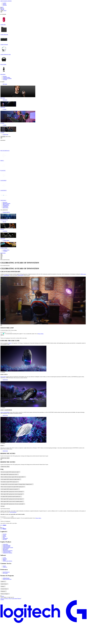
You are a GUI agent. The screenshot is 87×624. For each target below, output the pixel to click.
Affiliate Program (6, 578)
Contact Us (5, 567)
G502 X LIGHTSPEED (5, 412)
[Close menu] (1, 12)
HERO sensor (83, 274)
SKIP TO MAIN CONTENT (6, 0)
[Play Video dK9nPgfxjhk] (1, 459)
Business (4, 4)
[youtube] (4, 525)
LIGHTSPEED (6, 275)
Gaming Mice (5, 544)
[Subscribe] (12, 516)
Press (4, 537)
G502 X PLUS (3, 376)
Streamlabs (5, 558)
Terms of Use (3, 598)
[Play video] (1, 325)
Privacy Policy (8, 598)
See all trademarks (13, 512)
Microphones (5, 549)
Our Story (5, 534)
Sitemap (19, 598)
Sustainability (5, 538)
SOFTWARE (3, 253)
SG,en (3, 8)
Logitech (4, 2)
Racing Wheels (6, 548)
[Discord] (5, 525)
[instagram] (1, 525)
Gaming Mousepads (6, 545)
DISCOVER (3, 136)
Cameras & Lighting (6, 551)
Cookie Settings (14, 598)
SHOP (2, 10)
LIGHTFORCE (21, 275)
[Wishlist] (1, 256)
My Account (5, 573)
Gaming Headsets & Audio (8, 547)
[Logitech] (2, 9)
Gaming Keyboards (6, 546)
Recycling (5, 539)
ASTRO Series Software (7, 560)
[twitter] (2, 525)
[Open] (1, 258)
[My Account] (1, 257)
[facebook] (3, 525)
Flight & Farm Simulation (7, 550)
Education (5, 5)
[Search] (1, 254)
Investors (4, 536)
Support (1, 7)
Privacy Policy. (41, 333)
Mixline (4, 559)
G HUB (4, 557)
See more (2, 506)
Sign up (2, 334)
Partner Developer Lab (7, 579)
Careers (4, 535)
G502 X (9, 343)
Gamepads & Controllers (7, 552)
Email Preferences (6, 572)
